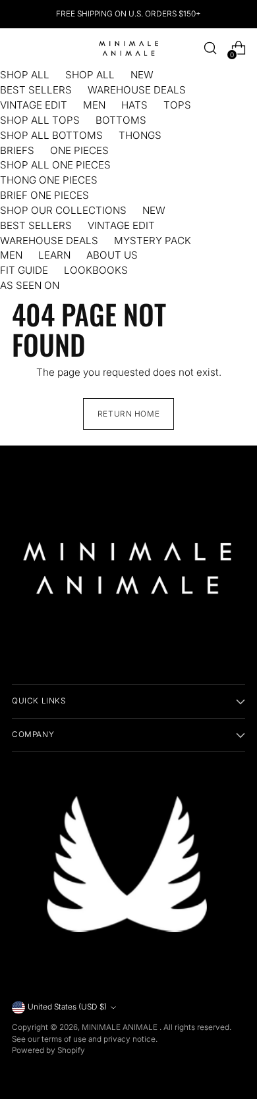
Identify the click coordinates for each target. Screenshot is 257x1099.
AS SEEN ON (29, 285)
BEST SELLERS (36, 90)
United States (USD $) (67, 1006)
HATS (134, 105)
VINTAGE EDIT (33, 105)
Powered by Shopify (48, 1050)
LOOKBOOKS (96, 270)
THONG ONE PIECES (49, 180)
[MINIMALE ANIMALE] (128, 48)
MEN (94, 105)
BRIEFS (17, 150)
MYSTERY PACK (152, 240)
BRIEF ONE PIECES (44, 195)
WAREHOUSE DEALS (137, 90)
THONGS (140, 135)
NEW (142, 74)
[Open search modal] (209, 48)
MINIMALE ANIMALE (120, 1027)
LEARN (54, 255)
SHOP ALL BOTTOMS (51, 135)
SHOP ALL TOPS (40, 120)
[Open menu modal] (18, 48)
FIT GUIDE (24, 270)
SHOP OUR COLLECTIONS (63, 210)
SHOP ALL (24, 74)
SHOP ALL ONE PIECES (55, 165)
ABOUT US (112, 255)
